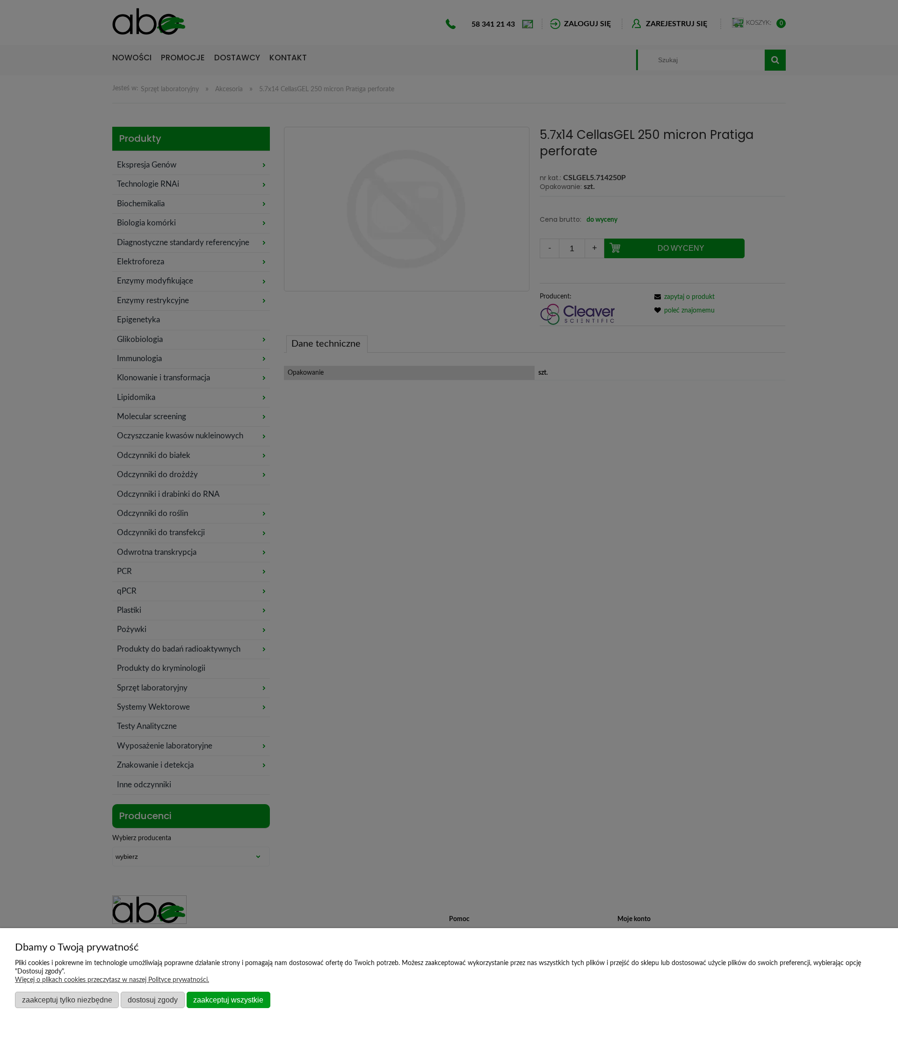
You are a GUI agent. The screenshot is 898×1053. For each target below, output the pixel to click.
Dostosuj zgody (153, 999)
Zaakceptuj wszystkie (228, 999)
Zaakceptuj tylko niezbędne (67, 999)
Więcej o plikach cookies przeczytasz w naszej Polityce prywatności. (112, 980)
